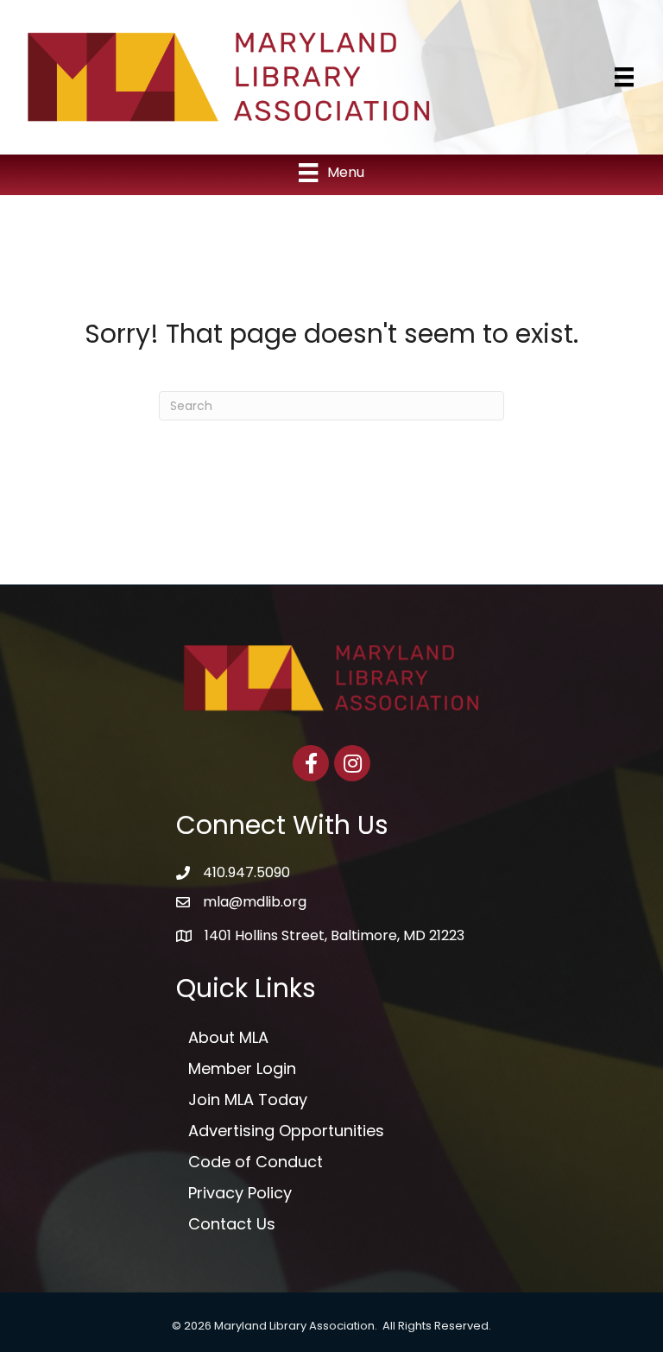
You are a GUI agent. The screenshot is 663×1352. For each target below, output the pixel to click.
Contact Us (231, 1224)
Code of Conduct (255, 1161)
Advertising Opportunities (286, 1130)
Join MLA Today (247, 1099)
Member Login (242, 1068)
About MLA (228, 1037)
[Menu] (624, 76)
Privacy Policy (240, 1193)
